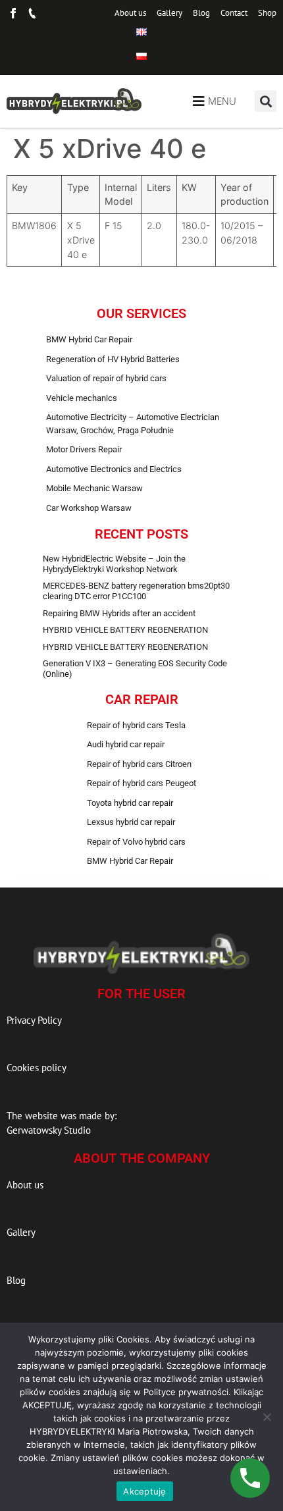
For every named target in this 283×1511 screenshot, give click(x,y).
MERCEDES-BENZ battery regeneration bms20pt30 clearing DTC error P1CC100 (136, 591)
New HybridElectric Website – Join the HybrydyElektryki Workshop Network (114, 564)
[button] (265, 101)
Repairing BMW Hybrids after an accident (119, 613)
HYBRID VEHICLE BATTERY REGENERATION (125, 630)
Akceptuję (144, 1491)
